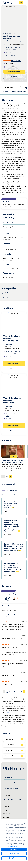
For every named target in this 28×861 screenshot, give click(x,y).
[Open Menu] (26, 3)
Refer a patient (14, 76)
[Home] (8, 2)
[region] (14, 840)
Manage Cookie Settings (14, 853)
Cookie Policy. (13, 846)
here (7, 712)
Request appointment (14, 71)
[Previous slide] (21, 87)
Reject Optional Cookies (14, 858)
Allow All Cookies (14, 849)
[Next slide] (25, 87)
